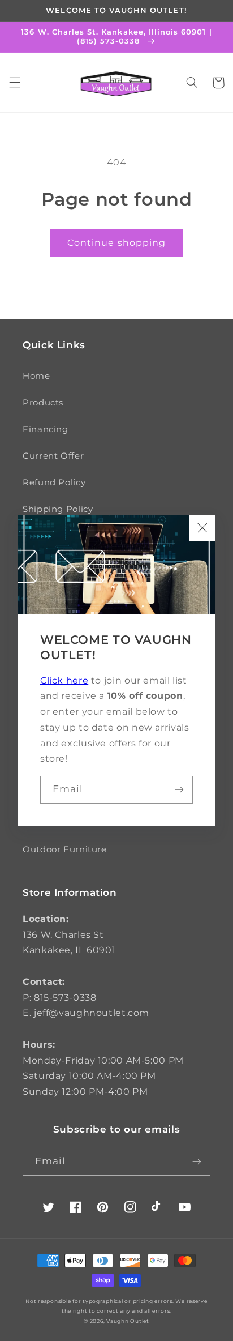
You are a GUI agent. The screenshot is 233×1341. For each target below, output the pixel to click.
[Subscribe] (179, 790)
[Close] (202, 528)
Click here (64, 680)
